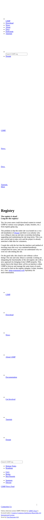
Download (9, 23)
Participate (9, 32)
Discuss (8, 482)
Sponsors (9, 480)
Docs (8, 29)
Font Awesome (11, 517)
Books (8, 474)
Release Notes (11, 466)
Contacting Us (6, 507)
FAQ (7, 472)
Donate (8, 56)
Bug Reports (10, 476)
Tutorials (9, 34)
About (8, 27)
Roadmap (9, 468)
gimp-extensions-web (17, 270)
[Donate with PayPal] (23, 74)
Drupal (16, 233)
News (8, 25)
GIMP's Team (33, 511)
